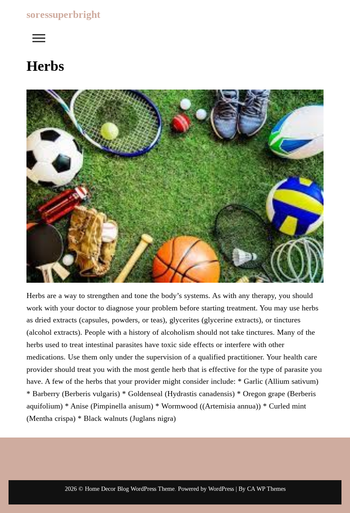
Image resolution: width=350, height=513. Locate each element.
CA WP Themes (266, 489)
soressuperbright (63, 14)
